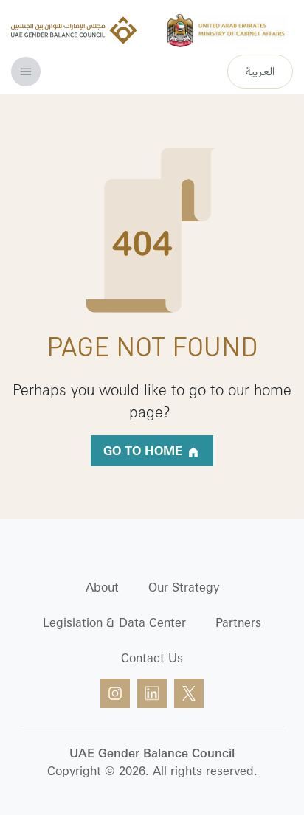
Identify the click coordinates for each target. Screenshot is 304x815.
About (102, 587)
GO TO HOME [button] (144, 450)
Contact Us (152, 658)
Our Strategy (183, 587)
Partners (238, 622)
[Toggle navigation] (26, 71)
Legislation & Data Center (114, 622)
